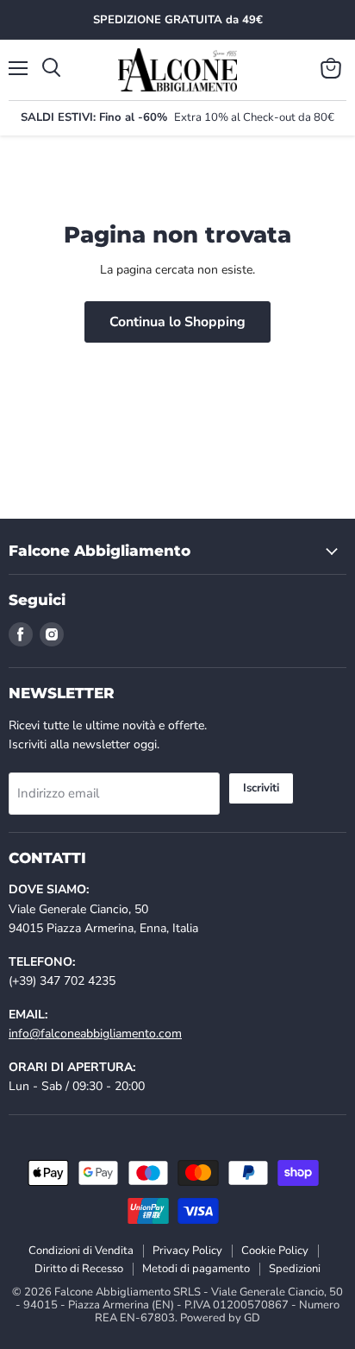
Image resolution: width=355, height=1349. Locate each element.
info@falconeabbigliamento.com (95, 1033)
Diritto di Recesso (78, 1269)
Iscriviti (261, 788)
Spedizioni (295, 1269)
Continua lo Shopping (177, 321)
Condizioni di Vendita (81, 1250)
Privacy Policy (187, 1250)
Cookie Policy (274, 1250)
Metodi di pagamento (196, 1269)
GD (252, 1318)
